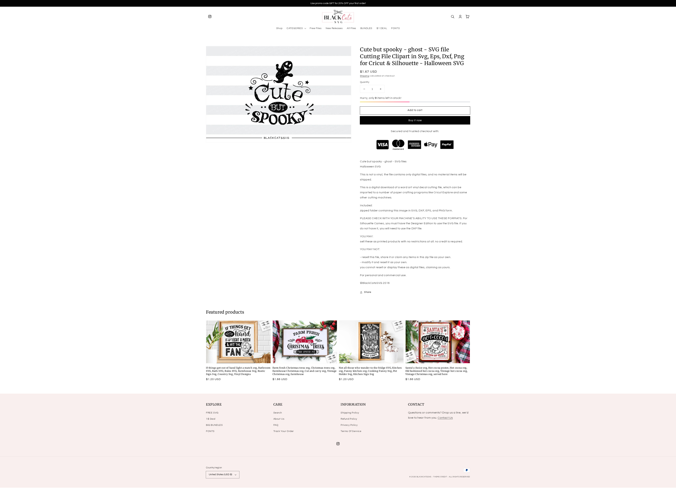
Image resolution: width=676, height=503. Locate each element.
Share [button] (367, 292)
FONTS (210, 431)
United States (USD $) (220, 474)
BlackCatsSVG (424, 477)
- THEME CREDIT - (440, 477)
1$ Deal (210, 419)
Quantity (364, 82)
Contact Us (445, 417)
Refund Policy (349, 419)
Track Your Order (283, 431)
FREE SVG (212, 413)
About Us (278, 419)
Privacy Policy (349, 425)
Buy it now (415, 120)
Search (277, 413)
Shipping (364, 76)
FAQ (275, 425)
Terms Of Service (351, 431)
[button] (296, 28)
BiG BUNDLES (214, 425)
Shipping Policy (350, 413)
